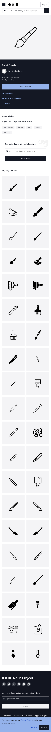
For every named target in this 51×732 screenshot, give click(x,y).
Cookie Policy (26, 720)
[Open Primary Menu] (3, 4)
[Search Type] (6, 10)
